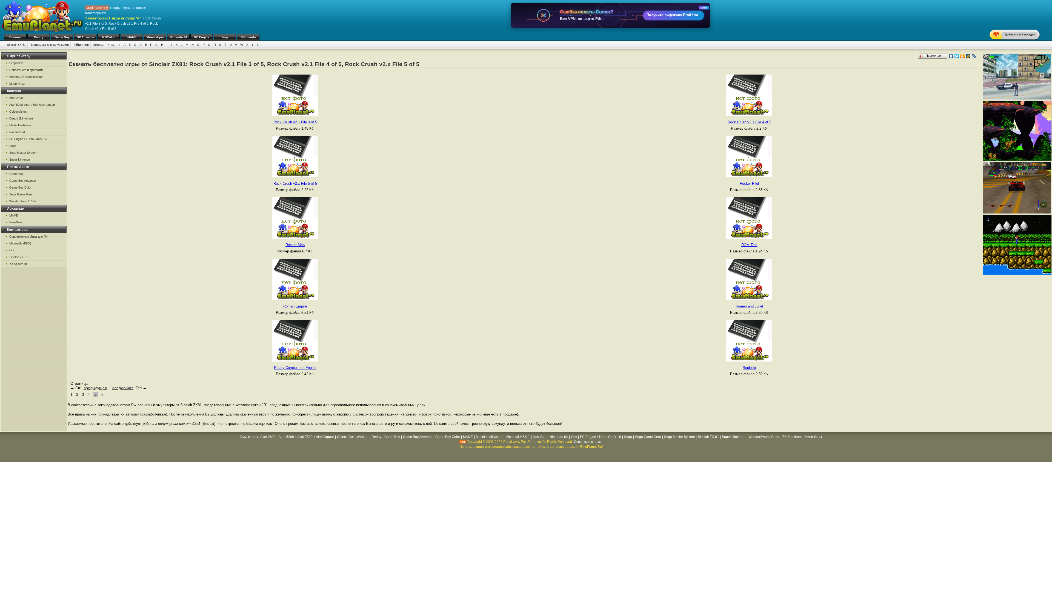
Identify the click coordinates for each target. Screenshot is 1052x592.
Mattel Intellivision (20, 125)
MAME (131, 37)
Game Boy (62, 37)
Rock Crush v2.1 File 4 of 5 (749, 122)
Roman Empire (295, 306)
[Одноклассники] (962, 56)
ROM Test (749, 245)
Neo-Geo (15, 222)
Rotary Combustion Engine (295, 368)
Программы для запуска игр (49, 44)
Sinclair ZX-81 (16, 44)
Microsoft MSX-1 (20, 243)
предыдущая (95, 388)
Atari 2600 (16, 97)
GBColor (108, 37)
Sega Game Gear (21, 194)
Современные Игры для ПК (28, 236)
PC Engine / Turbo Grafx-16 (28, 139)
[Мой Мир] (968, 56)
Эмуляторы (249, 437)
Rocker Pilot (749, 183)
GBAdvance (85, 37)
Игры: (111, 44)
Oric (12, 250)
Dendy (38, 37)
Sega (224, 37)
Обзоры (98, 44)
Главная (15, 37)
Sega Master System (23, 152)
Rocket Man (295, 245)
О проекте (16, 63)
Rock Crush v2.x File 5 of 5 (295, 183)
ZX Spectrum (18, 264)
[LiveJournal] (974, 56)
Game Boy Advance (22, 180)
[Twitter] (957, 56)
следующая (122, 388)
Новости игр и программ (26, 70)
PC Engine (201, 37)
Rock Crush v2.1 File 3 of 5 (295, 122)
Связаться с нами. (588, 442)
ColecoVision (18, 111)
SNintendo (248, 37)
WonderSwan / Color (23, 201)
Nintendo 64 (178, 37)
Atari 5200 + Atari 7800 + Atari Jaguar (306, 437)
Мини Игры (155, 37)
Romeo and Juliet (749, 306)
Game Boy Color (20, 187)
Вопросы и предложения (26, 76)
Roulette (749, 368)
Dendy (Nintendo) (21, 118)
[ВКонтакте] (951, 56)
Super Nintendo (19, 159)
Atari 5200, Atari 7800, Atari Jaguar (32, 104)
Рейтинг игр (81, 44)
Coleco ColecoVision (352, 437)
